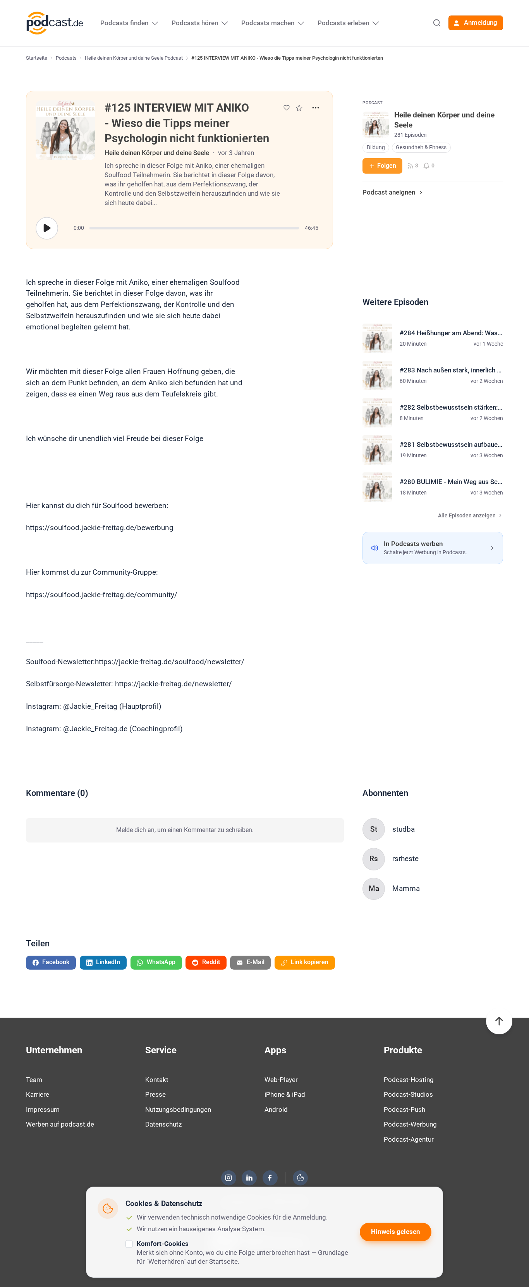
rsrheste (405, 858)
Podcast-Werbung (410, 1124)
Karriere (37, 1094)
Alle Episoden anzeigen (467, 515)
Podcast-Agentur (409, 1139)
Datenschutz (163, 1124)
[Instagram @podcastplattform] (228, 1178)
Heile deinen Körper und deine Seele (157, 153)
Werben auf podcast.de (60, 1124)
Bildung (376, 147)
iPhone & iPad (284, 1094)
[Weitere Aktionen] (315, 107)
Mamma (406, 888)
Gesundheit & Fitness (421, 147)
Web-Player (281, 1080)
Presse (155, 1094)
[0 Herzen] (286, 108)
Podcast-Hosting (409, 1080)
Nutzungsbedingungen (178, 1109)
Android (276, 1109)
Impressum (43, 1109)
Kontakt (156, 1080)
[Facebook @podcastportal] (270, 1178)
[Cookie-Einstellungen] (300, 1178)
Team (34, 1080)
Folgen (386, 165)
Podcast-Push (404, 1109)
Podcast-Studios (408, 1094)
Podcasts (66, 58)
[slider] (194, 228)
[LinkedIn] (249, 1178)
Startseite (36, 58)
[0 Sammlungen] (299, 108)
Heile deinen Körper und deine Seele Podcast (134, 58)
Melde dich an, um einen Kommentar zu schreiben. (185, 830)
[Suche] (437, 23)
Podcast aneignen (388, 192)
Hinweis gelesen (395, 1231)
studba (403, 829)
